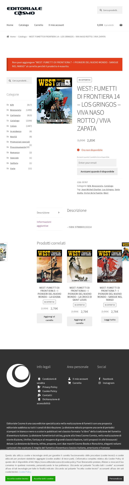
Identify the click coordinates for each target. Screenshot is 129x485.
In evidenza (15, 131)
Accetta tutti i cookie (43, 478)
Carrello (38, 25)
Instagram (108, 382)
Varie (12, 168)
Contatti (47, 395)
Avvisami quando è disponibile (97, 171)
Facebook (108, 378)
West (106, 193)
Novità (13, 136)
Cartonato (15, 115)
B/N (89, 185)
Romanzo (15, 152)
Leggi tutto (109, 319)
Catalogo (24, 25)
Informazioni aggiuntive (44, 223)
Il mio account (56, 25)
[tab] (49, 212)
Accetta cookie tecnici (17, 478)
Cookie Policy (49, 391)
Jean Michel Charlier (91, 189)
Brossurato (97, 185)
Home (10, 25)
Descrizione (43, 212)
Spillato (14, 163)
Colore (13, 126)
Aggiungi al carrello (49, 318)
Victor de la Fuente (93, 193)
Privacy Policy (49, 387)
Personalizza (116, 478)
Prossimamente (18, 147)
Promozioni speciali (20, 141)
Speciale (14, 157)
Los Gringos (108, 189)
